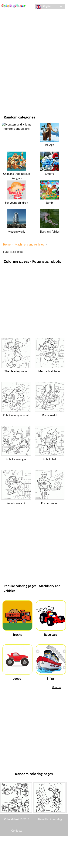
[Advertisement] (34, 300)
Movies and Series (15, 92)
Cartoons (10, 45)
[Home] (13, 5)
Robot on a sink (16, 503)
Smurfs (49, 174)
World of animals (15, 38)
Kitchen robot (49, 503)
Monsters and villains (16, 128)
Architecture (12, 30)
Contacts (16, 830)
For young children (16, 77)
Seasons (9, 61)
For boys (9, 69)
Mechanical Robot (49, 371)
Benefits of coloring (50, 819)
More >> (56, 687)
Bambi (49, 202)
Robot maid (49, 415)
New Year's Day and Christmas (22, 84)
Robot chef (49, 459)
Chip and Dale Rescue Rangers (16, 176)
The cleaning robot (16, 371)
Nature (8, 100)
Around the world (16, 22)
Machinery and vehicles (19, 14)
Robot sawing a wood (16, 415)
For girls (9, 53)
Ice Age (49, 145)
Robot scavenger (16, 459)
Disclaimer (22, 842)
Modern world (16, 231)
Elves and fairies (49, 231)
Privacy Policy (16, 853)
